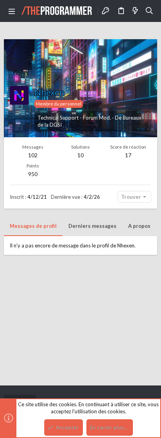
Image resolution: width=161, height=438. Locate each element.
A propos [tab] (139, 226)
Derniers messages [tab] (92, 226)
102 (33, 155)
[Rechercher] (149, 11)
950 (33, 174)
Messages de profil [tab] (33, 226)
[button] (12, 11)
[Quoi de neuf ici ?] (135, 11)
